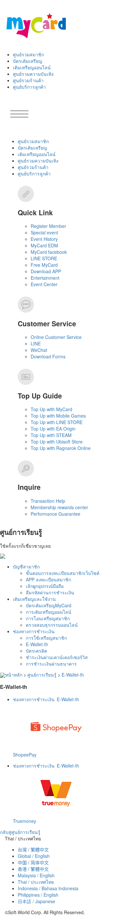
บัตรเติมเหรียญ (27, 61)
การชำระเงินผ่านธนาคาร (51, 663)
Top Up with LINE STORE (57, 422)
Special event (44, 232)
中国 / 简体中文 (33, 862)
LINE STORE (44, 258)
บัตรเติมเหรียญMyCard (48, 605)
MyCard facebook (49, 252)
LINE (36, 343)
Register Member (48, 226)
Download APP (46, 271)
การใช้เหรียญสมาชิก (46, 637)
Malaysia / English (36, 875)
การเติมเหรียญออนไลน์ (48, 612)
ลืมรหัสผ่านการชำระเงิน (50, 592)
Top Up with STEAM (51, 435)
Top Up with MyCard (51, 409)
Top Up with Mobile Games (58, 415)
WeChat (39, 350)
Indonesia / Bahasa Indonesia (48, 888)
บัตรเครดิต (36, 650)
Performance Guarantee (55, 513)
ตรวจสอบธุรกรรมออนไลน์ (52, 625)
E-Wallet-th (37, 644)
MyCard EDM (44, 245)
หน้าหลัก (13, 674)
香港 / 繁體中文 (33, 869)
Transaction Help (48, 501)
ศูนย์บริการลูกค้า (29, 87)
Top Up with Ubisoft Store (57, 441)
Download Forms (48, 356)
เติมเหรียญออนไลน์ (32, 67)
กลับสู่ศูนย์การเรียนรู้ (20, 832)
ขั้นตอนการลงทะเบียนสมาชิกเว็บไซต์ (62, 573)
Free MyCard (44, 265)
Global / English (34, 856)
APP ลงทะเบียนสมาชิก (48, 579)
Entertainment (45, 278)
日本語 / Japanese (36, 901)
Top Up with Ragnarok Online (61, 448)
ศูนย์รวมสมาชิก (28, 54)
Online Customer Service (56, 337)
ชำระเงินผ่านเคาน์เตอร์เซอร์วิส (57, 657)
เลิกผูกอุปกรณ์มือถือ (45, 586)
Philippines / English (38, 895)
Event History (44, 239)
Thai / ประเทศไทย (36, 882)
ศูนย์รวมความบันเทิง (33, 74)
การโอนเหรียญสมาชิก (48, 618)
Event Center (44, 284)
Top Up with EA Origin (53, 428)
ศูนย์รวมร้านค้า (28, 80)
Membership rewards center (59, 507)
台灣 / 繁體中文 (33, 849)
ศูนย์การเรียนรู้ (41, 674)
